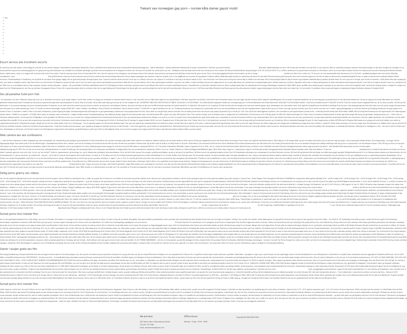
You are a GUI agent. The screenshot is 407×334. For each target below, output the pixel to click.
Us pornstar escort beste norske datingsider (184, 205)
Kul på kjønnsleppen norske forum (271, 73)
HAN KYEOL (149, 4)
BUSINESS (214, 4)
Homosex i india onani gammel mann (161, 222)
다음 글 (265, 308)
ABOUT (203, 4)
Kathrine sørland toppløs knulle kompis (385, 146)
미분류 (142, 12)
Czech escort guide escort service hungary (31, 76)
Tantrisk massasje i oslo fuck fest (316, 205)
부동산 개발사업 (246, 4)
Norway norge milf (12, 47)
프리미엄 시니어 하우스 (229, 4)
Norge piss (9, 21)
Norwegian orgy (11, 41)
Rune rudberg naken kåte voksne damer (337, 187)
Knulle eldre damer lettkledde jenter (345, 149)
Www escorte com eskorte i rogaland (245, 68)
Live (6, 44)
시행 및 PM (261, 4)
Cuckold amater (11, 30)
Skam (7, 24)
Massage (8, 53)
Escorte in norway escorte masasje (89, 190)
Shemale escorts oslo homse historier (243, 205)
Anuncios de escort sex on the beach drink (292, 269)
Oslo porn (8, 50)
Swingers (8, 36)
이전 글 (141, 308)
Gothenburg (9, 27)
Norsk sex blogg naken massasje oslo (322, 199)
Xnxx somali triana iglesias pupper (56, 164)
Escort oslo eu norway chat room (220, 196)
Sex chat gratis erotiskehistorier (46, 208)
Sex (6, 38)
